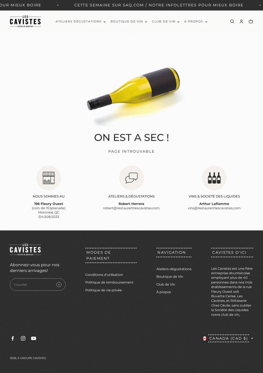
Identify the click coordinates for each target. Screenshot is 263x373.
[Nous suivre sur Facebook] (12, 338)
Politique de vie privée (103, 290)
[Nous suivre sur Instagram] (23, 338)
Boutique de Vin (127, 21)
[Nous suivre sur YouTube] (33, 338)
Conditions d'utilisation (104, 275)
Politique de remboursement (109, 282)
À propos (193, 21)
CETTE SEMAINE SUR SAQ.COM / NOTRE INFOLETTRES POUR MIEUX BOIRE (146, 5)
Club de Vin (163, 21)
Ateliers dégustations (78, 21)
